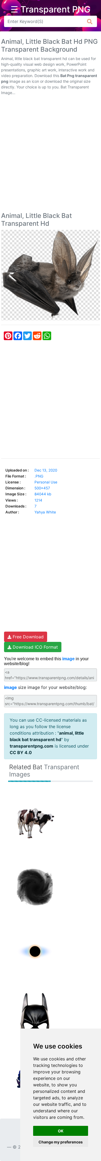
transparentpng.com (31, 746)
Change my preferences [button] (61, 1142)
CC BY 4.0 (21, 752)
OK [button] (61, 1131)
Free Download (27, 636)
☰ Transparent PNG (50, 9)
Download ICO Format (34, 647)
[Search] (90, 21)
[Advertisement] (50, 154)
